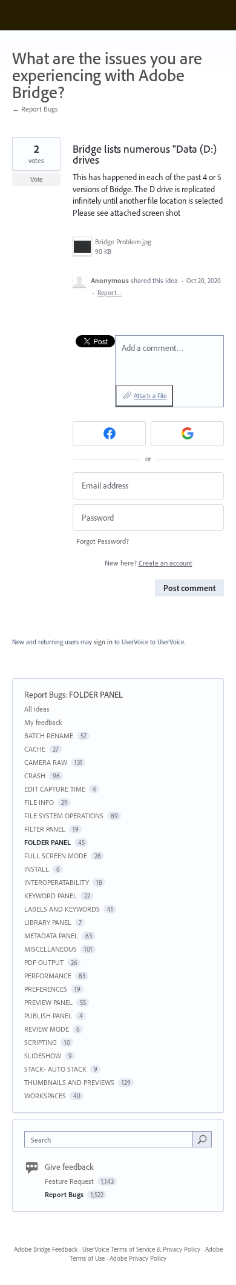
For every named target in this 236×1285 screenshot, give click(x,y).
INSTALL (36, 868)
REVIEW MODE (46, 1028)
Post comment (189, 587)
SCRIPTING (40, 1042)
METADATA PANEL (51, 935)
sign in (103, 642)
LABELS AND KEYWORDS (62, 908)
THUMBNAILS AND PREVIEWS (69, 1082)
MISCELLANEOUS (50, 948)
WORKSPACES (45, 1095)
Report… (109, 293)
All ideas (37, 708)
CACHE (34, 748)
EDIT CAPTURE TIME (54, 788)
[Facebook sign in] (109, 433)
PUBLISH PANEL (48, 1015)
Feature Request (70, 1181)
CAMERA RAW (45, 762)
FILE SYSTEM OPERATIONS (63, 815)
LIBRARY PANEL (47, 922)
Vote (36, 179)
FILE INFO (39, 802)
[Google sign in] (187, 433)
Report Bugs (44, 694)
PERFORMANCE (47, 975)
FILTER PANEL (44, 828)
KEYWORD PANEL (50, 895)
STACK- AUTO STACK (55, 1068)
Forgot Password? (102, 541)
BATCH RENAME (48, 735)
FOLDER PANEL (96, 694)
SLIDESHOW (42, 1055)
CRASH (34, 775)
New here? (148, 562)
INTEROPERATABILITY (56, 882)
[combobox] (111, 1139)
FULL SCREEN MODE (55, 855)
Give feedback (69, 1166)
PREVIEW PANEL (48, 1002)
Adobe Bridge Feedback (45, 1249)
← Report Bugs (35, 108)
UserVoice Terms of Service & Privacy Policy (141, 1249)
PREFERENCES (45, 988)
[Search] (202, 1139)
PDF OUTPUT (44, 962)
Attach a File (150, 396)
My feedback (43, 722)
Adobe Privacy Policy (138, 1258)
